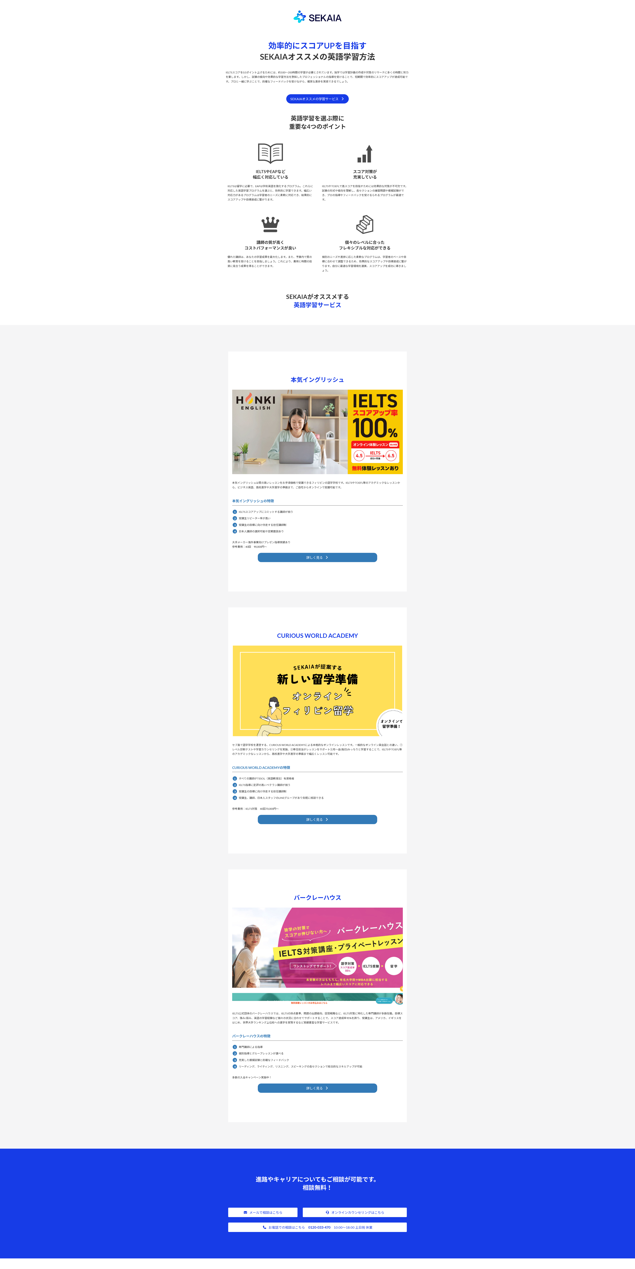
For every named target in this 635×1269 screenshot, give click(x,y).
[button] (317, 98)
